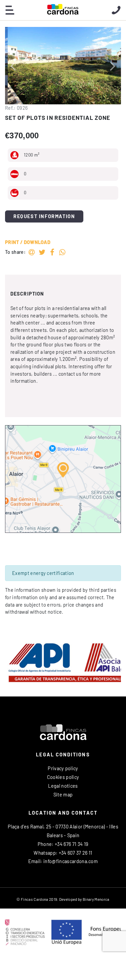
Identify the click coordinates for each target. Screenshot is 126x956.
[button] (13, 65)
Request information (44, 216)
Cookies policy (63, 777)
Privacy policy (63, 768)
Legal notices (63, 786)
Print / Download (27, 242)
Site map (63, 794)
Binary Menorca (96, 899)
